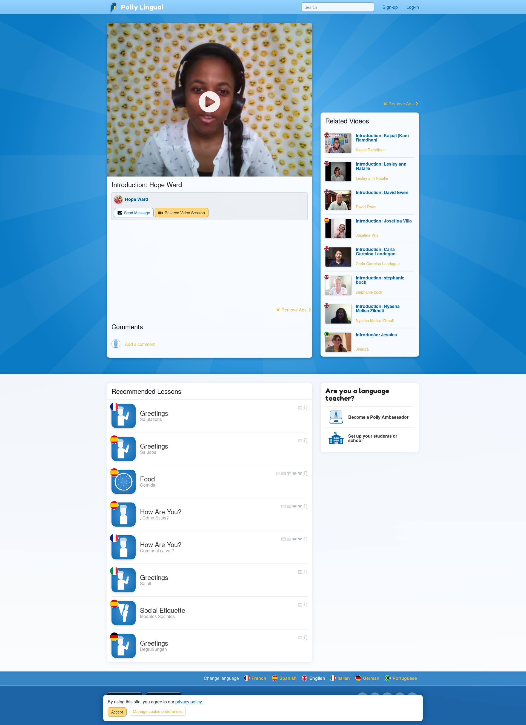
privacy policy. (189, 701)
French (258, 678)
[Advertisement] (209, 267)
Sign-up (390, 7)
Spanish (287, 678)
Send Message (136, 212)
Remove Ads (294, 310)
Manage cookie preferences (158, 711)
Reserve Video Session (184, 212)
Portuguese (404, 678)
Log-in (413, 7)
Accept (117, 712)
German (370, 678)
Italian (343, 678)
